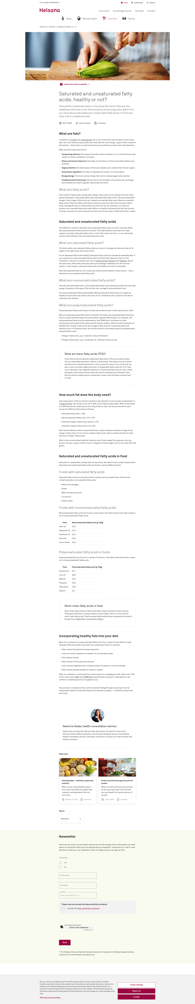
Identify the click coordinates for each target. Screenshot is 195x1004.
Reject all (136, 991)
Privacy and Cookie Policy (51, 998)
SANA (77, 677)
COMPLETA (88, 677)
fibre (101, 619)
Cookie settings (136, 985)
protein (74, 140)
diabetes (123, 261)
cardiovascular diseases (105, 261)
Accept (136, 997)
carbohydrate (86, 140)
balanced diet (66, 404)
